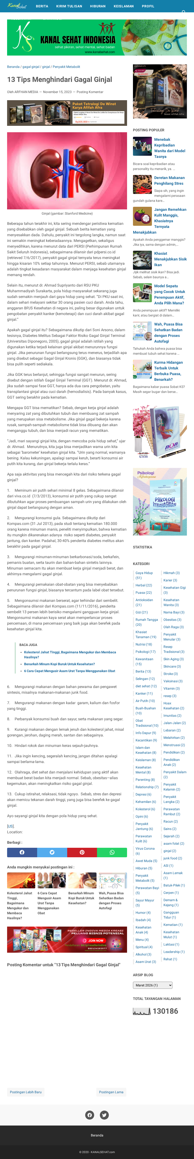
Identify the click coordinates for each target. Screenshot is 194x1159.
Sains (169, 829)
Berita (143, 671)
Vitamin (171, 688)
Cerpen (171, 893)
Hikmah (171, 573)
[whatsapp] (112, 852)
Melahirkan (174, 738)
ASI (168, 865)
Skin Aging (173, 659)
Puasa (144, 592)
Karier (170, 580)
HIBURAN (98, 6)
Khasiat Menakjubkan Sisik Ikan (170, 259)
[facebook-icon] (89, 1115)
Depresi (143, 794)
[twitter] (52, 852)
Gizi (142, 612)
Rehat (170, 959)
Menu (142, 940)
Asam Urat (146, 962)
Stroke (170, 674)
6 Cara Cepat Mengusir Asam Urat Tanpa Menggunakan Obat (69, 671)
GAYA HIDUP (53, 18)
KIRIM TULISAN (69, 6)
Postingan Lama (111, 1092)
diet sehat (146, 686)
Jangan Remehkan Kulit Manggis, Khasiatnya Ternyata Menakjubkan (159, 221)
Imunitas (172, 715)
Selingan (145, 679)
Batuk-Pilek (174, 885)
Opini (142, 816)
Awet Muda (146, 861)
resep (169, 696)
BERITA (42, 6)
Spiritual (144, 947)
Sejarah (171, 836)
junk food (172, 858)
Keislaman (146, 760)
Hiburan (144, 868)
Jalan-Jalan (174, 723)
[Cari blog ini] (184, 12)
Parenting (145, 780)
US (10, 826)
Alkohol (143, 954)
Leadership (174, 952)
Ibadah (143, 920)
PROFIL (148, 6)
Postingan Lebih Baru (26, 1092)
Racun (170, 821)
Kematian (173, 925)
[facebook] (22, 852)
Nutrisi (144, 644)
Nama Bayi (174, 612)
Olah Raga (173, 627)
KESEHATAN (21, 18)
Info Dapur (146, 733)
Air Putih (145, 701)
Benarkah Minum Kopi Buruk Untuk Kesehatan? (59, 664)
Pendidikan (174, 752)
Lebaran (172, 730)
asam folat (173, 843)
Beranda (97, 1135)
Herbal (144, 585)
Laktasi (171, 944)
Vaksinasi (173, 681)
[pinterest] (82, 852)
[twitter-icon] (104, 1115)
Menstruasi (174, 745)
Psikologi (146, 652)
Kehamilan (146, 802)
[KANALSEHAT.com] (17, 6)
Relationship (147, 787)
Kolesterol (145, 809)
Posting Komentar (90, 92)
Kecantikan (146, 740)
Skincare (172, 666)
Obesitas (172, 620)
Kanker (144, 693)
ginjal (169, 851)
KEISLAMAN (124, 6)
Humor (143, 912)
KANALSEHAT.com (103, 1152)
